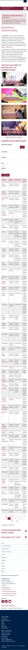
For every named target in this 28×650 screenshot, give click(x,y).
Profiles (14, 608)
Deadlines (3, 560)
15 (25, 516)
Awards (3, 554)
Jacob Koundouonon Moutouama (5, 407)
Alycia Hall (4, 499)
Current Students (5, 548)
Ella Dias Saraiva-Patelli (4, 481)
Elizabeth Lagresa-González (4, 399)
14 (22, 516)
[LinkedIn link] (6, 601)
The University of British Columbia (10, 2)
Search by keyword (6, 144)
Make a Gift (4, 626)
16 (6, 518)
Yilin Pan (4, 327)
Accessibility (3, 647)
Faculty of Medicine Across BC (8, 641)
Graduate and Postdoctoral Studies (14, 576)
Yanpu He (4, 205)
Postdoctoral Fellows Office (9, 591)
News (2, 622)
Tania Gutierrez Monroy (4, 317)
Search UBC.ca (4, 628)
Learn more (8, 47)
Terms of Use (14, 645)
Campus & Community (6, 551)
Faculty (17, 179)
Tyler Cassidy (5, 219)
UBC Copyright (21, 645)
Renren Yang (5, 510)
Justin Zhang (5, 459)
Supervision (4, 557)
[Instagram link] (2, 601)
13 (19, 516)
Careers (3, 625)
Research (19, 608)
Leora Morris (5, 343)
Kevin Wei (4, 487)
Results (3, 168)
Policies (3, 565)
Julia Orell (4, 269)
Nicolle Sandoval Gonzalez (4, 426)
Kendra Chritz (5, 471)
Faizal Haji (4, 435)
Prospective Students (11, 11)
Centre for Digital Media (6, 639)
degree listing (21, 57)
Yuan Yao (4, 388)
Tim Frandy (4, 304)
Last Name (4, 151)
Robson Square (4, 638)
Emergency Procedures (6, 645)
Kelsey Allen (4, 334)
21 (23, 518)
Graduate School (4, 11)
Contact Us (3, 585)
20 (20, 518)
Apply (2, 571)
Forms (2, 563)
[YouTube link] (9, 601)
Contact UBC (4, 619)
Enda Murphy (5, 504)
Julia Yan (4, 241)
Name (4, 179)
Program (3, 157)
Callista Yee (4, 467)
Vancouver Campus (5, 633)
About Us (3, 568)
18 (13, 518)
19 (16, 518)
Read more (17, 23)
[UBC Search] (25, 1)
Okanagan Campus (5, 634)
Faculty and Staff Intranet (9, 595)
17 (10, 518)
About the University (5, 620)
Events (2, 623)
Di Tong (3, 231)
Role (2, 163)
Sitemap (10, 608)
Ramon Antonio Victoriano (4, 213)
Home (2, 543)
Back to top (4, 608)
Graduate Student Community (10, 593)
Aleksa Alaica (5, 366)
